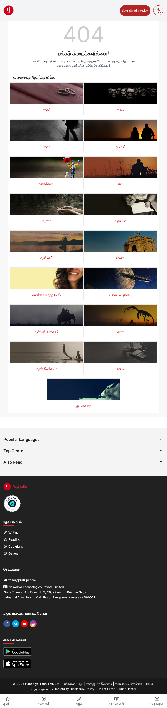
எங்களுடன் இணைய (99, 684)
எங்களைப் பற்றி (73, 684)
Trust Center (127, 689)
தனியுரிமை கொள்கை (128, 684)
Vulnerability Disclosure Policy (72, 689)
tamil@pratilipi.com (22, 580)
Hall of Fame (106, 689)
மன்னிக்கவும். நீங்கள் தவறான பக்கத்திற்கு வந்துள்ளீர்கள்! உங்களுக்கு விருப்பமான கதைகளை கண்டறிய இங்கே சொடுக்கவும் (83, 63)
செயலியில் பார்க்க (135, 10)
